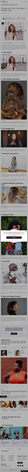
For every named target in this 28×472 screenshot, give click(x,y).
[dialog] (14, 236)
